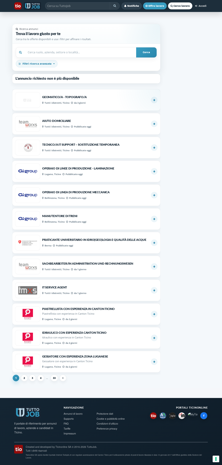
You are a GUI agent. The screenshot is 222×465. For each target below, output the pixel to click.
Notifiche (133, 5)
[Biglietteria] (172, 416)
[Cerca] (114, 6)
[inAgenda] (182, 416)
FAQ (66, 423)
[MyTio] (192, 416)
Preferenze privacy (107, 428)
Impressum (70, 433)
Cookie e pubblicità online (111, 418)
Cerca (146, 52)
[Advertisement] (186, 120)
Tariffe (67, 428)
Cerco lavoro (181, 5)
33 (54, 378)
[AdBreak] (163, 416)
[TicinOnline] (18, 6)
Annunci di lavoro (73, 413)
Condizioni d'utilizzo (107, 423)
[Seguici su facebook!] (203, 415)
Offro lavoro (156, 5)
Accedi (202, 5)
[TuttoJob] (33, 6)
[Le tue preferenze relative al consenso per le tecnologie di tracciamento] (216, 459)
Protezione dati (105, 413)
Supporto (69, 418)
